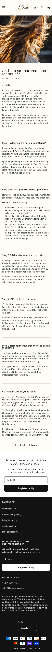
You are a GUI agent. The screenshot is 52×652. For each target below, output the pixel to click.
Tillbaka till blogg (28, 444)
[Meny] (3, 7)
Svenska (24, 628)
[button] (36, 8)
